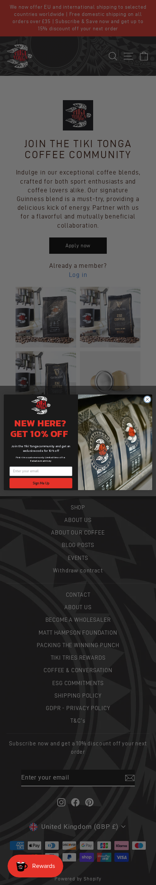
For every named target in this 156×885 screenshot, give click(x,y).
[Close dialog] (147, 399)
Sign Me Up (41, 483)
